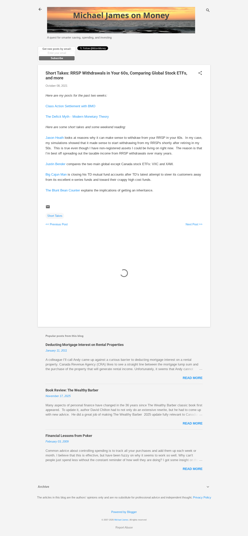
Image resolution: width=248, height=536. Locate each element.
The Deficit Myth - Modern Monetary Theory (77, 116)
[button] (200, 73)
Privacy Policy (202, 497)
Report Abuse (124, 527)
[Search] (208, 10)
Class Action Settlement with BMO (70, 106)
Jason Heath (55, 138)
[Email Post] (48, 208)
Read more (192, 378)
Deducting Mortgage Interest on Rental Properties (85, 345)
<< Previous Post (57, 224)
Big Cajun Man (56, 174)
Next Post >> (194, 224)
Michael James (121, 520)
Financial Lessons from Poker (69, 436)
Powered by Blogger (124, 512)
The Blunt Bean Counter (63, 190)
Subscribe (57, 58)
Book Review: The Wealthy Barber (72, 390)
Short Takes (54, 215)
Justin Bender (55, 164)
